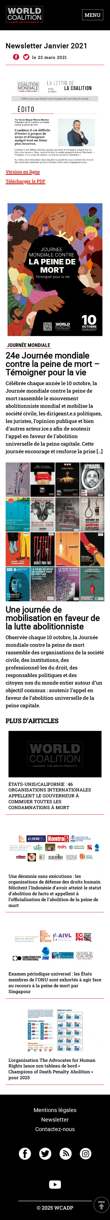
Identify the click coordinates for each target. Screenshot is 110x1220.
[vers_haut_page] (101, 1205)
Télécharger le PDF (25, 181)
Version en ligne (23, 171)
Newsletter (55, 1119)
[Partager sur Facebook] (15, 57)
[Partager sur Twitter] (26, 57)
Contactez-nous (55, 1129)
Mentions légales (55, 1110)
